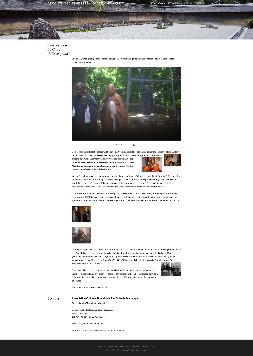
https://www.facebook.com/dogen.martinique (103, 330)
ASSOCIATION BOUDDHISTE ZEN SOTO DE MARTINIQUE (84, 3)
